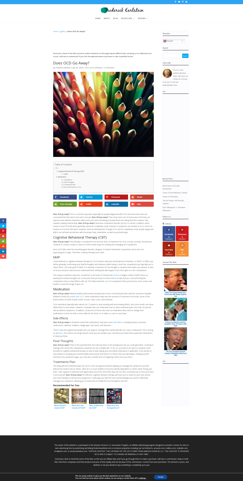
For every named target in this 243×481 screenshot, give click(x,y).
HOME (97, 18)
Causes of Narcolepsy (170, 196)
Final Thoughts (69, 182)
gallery (62, 31)
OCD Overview (96, 67)
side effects (118, 322)
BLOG (115, 18)
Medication (62, 177)
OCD (87, 67)
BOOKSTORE (126, 18)
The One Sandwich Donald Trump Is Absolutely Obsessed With (176, 353)
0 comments (109, 67)
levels (60, 333)
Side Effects (68, 180)
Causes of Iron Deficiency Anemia (175, 192)
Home (55, 31)
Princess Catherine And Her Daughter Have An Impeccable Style (176, 324)
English (169, 40)
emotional (117, 275)
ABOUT (107, 18)
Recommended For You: (72, 187)
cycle (107, 281)
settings (142, 478)
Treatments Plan (69, 185)
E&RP (66, 174)
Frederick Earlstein (63, 67)
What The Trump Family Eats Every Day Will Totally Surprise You (176, 294)
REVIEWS (141, 18)
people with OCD (77, 296)
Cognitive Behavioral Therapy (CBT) (71, 171)
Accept (160, 477)
